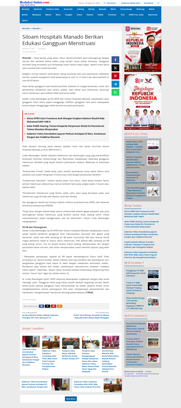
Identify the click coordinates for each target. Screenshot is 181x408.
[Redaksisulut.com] (36, 3)
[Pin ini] (115, 76)
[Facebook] (41, 306)
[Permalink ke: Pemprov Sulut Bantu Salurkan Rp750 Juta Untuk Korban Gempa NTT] (71, 342)
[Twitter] (47, 306)
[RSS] (59, 306)
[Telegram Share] (115, 84)
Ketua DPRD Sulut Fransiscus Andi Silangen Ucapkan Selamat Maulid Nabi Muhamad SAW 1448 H (141, 214)
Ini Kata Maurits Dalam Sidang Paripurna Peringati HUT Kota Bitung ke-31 (40, 315)
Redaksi (149, 371)
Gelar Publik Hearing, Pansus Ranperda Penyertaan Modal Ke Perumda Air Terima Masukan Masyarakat (141, 224)
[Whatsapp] (115, 92)
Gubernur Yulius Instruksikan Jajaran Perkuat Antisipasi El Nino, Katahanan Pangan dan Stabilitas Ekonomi (30, 357)
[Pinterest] (53, 306)
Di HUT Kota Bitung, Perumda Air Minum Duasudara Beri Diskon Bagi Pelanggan (91, 315)
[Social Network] (158, 3)
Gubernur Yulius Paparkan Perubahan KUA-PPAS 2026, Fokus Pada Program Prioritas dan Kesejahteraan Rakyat (140, 254)
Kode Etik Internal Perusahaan (147, 373)
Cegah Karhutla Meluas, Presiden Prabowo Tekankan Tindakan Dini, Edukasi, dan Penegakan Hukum (139, 244)
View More (70, 399)
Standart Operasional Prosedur (136, 376)
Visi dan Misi (129, 373)
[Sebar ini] (115, 59)
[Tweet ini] (115, 67)
